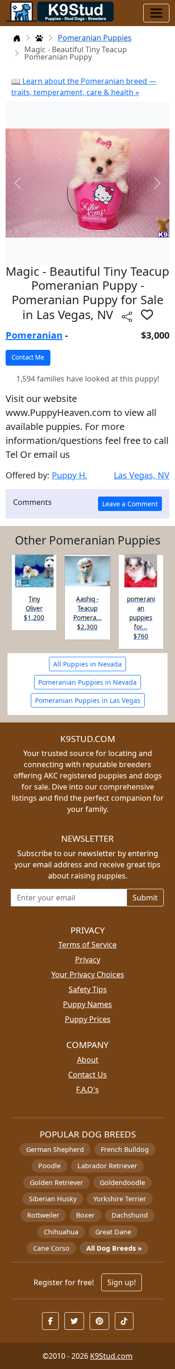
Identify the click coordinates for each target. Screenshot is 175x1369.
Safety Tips (88, 989)
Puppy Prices (88, 1019)
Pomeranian (34, 335)
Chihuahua (61, 1231)
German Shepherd (55, 1149)
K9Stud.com (111, 1356)
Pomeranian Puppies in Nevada (87, 682)
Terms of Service (87, 945)
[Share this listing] (127, 316)
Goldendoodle (122, 1182)
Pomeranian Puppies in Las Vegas (87, 700)
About (87, 1060)
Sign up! (121, 1282)
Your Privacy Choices (87, 974)
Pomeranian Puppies (95, 37)
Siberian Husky (53, 1198)
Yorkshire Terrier (119, 1198)
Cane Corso (51, 1248)
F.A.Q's (87, 1089)
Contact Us (87, 1074)
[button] (147, 314)
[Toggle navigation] (156, 13)
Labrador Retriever (107, 1165)
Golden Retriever (56, 1182)
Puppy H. (69, 475)
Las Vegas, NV (141, 475)
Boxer (85, 1215)
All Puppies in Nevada (87, 664)
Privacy (87, 959)
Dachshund (130, 1215)
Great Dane (113, 1231)
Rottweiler (43, 1215)
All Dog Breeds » (114, 1248)
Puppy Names (87, 1004)
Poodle (49, 1165)
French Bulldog (125, 1149)
